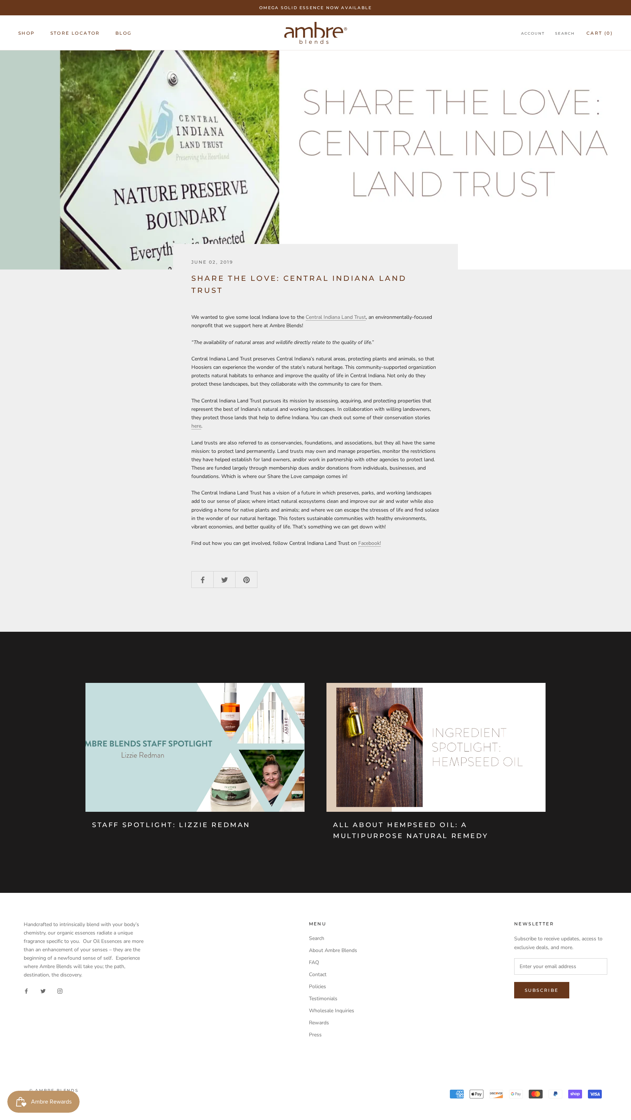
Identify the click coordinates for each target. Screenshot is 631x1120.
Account (533, 33)
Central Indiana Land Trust (336, 317)
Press (315, 1034)
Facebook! (369, 543)
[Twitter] (43, 990)
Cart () (599, 33)
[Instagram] (59, 990)
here (196, 426)
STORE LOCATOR (75, 33)
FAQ (314, 962)
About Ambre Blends (333, 950)
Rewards (319, 1022)
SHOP (26, 33)
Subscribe (542, 990)
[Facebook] (26, 990)
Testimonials (323, 998)
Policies (317, 986)
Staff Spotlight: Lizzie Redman (171, 825)
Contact (317, 974)
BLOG (123, 33)
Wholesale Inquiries (331, 1010)
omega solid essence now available (315, 7)
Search (565, 33)
